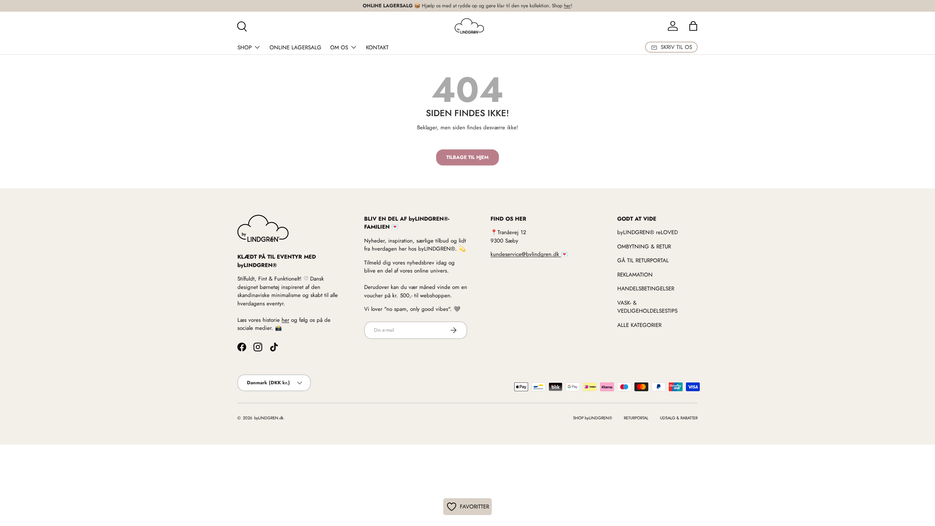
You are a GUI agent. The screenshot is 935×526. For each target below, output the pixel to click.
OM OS (339, 47)
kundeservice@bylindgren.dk (526, 254)
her (567, 5)
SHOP (244, 47)
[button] (693, 26)
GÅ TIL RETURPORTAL (643, 260)
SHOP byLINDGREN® (592, 418)
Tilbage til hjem (467, 157)
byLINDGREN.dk (268, 418)
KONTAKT (377, 47)
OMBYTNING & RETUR (644, 247)
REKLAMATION (635, 275)
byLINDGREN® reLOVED (647, 232)
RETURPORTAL (636, 418)
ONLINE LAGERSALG (295, 47)
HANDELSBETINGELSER (645, 289)
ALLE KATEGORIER (639, 325)
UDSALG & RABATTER (679, 418)
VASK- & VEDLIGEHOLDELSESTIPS (647, 307)
